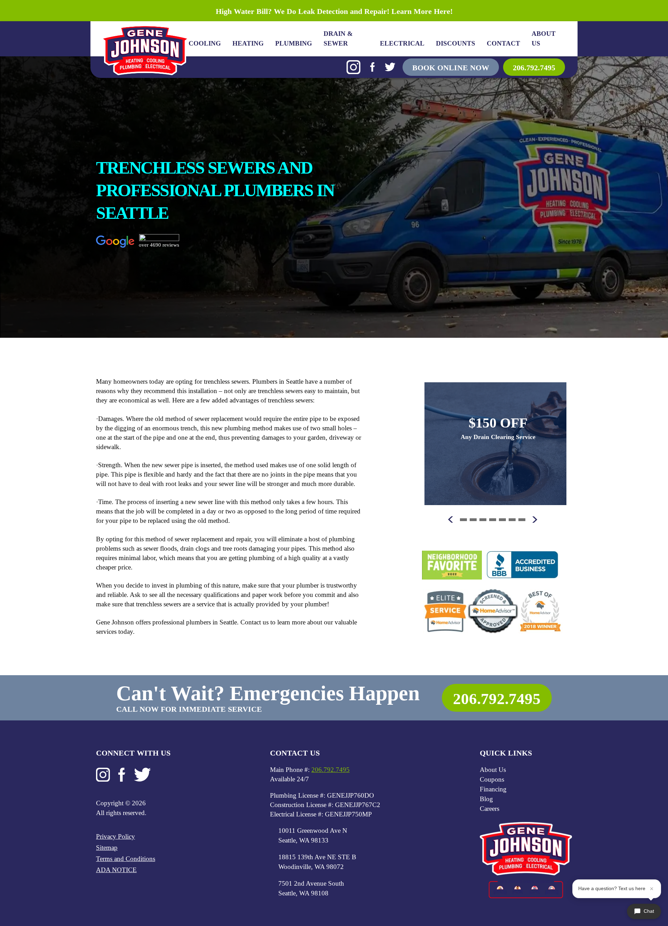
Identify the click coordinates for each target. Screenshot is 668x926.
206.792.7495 (534, 67)
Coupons (492, 779)
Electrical (402, 43)
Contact (503, 43)
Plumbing (293, 43)
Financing (493, 789)
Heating (248, 43)
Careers (489, 808)
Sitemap (107, 847)
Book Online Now (450, 67)
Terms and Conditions (125, 858)
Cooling (205, 43)
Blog (486, 799)
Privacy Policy (115, 836)
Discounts (455, 43)
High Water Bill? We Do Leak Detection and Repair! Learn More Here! (334, 11)
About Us (544, 38)
